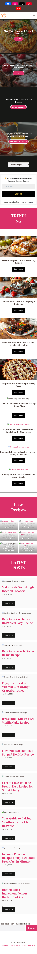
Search (31, 928)
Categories (12, 161)
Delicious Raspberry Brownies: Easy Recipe (18, 66)
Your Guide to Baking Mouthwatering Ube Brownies (17, 822)
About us (31, 946)
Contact (5, 946)
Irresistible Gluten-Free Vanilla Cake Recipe (18, 721)
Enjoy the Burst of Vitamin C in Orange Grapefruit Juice (18, 135)
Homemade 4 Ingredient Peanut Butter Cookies (14, 893)
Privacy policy (15, 946)
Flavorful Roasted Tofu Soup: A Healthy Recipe (18, 753)
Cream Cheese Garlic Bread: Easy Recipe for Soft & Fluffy (17, 786)
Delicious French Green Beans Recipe (18, 100)
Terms (24, 946)
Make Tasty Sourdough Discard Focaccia (18, 32)
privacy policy (29, 202)
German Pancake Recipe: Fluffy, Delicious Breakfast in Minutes (18, 858)
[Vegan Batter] (3, 15)
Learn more (18, 269)
